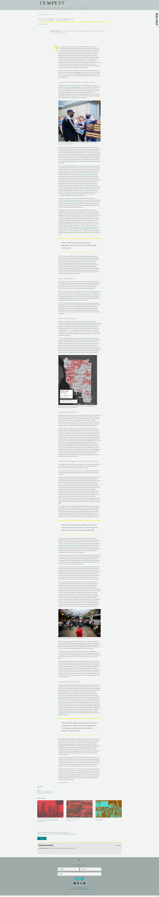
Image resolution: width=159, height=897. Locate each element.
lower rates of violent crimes (66, 545)
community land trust (95, 291)
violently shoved (67, 87)
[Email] (157, 21)
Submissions (69, 8)
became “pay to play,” (87, 174)
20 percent (73, 161)
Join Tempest (84, 8)
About (54, 8)
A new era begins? (100, 819)
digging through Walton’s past (90, 227)
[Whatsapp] (157, 19)
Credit (75, 638)
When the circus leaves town (72, 819)
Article (52, 14)
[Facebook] (157, 14)
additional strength (91, 256)
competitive (89, 321)
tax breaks (69, 225)
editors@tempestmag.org (64, 832)
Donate (76, 8)
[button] (89, 7)
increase (86, 186)
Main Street (81, 338)
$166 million (87, 166)
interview (86, 566)
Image (70, 407)
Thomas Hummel (43, 24)
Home (41, 8)
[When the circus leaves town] (79, 808)
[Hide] (157, 26)
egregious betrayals (63, 714)
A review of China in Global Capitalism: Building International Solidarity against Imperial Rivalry (48, 819)
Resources (61, 8)
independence (61, 702)
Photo (65, 143)
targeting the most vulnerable (73, 200)
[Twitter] (157, 17)
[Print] (157, 24)
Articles (47, 8)
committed (75, 298)
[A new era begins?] (109, 808)
